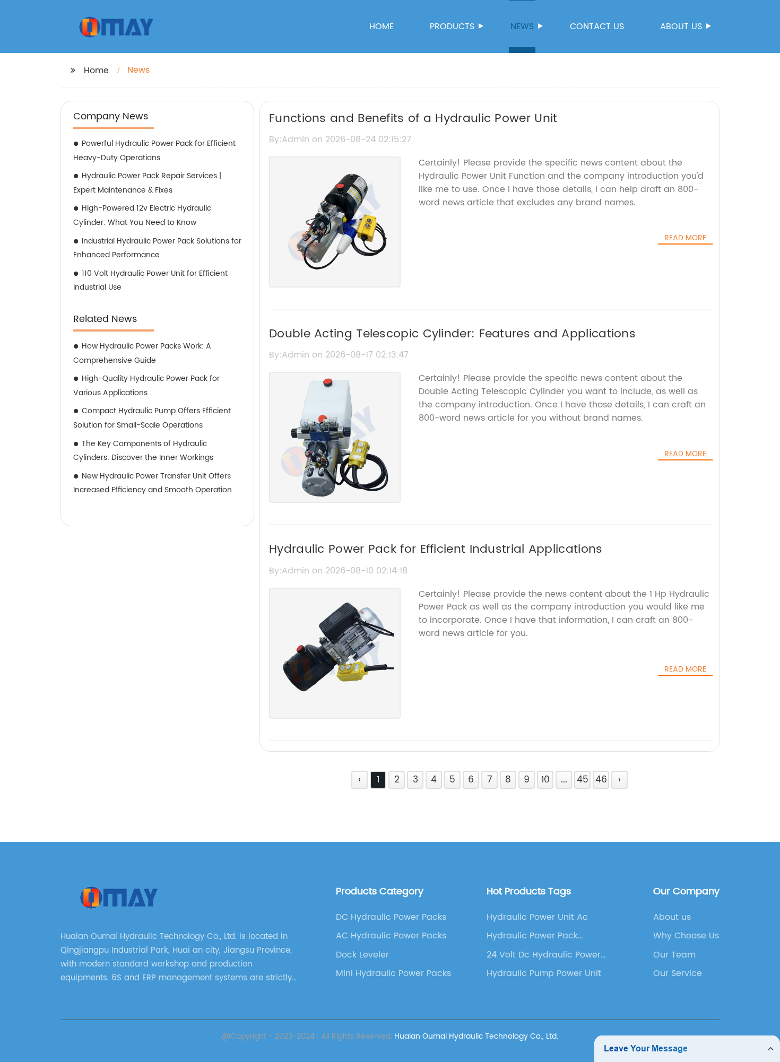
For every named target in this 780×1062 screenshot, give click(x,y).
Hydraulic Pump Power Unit (544, 973)
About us (681, 26)
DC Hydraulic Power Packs (391, 917)
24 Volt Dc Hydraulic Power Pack (544, 954)
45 (582, 779)
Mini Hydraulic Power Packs (393, 973)
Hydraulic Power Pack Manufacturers (532, 935)
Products (452, 26)
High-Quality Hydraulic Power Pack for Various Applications (146, 385)
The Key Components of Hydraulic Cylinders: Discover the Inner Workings (143, 451)
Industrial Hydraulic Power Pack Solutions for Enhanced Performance (157, 248)
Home (381, 26)
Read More (685, 238)
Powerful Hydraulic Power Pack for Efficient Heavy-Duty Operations (154, 150)
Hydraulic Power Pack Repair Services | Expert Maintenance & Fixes (147, 183)
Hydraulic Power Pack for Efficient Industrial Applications (435, 549)
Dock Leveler (362, 954)
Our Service (677, 973)
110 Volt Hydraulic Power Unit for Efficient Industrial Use (150, 280)
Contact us (597, 26)
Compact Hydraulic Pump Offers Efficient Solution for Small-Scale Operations (152, 418)
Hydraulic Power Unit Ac (537, 917)
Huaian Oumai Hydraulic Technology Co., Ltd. (476, 1036)
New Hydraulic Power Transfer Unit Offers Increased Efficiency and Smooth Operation (152, 483)
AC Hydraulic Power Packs (391, 935)
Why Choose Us (686, 936)
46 (601, 779)
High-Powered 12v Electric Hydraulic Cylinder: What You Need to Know (142, 215)
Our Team (674, 955)
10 (545, 779)
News (522, 26)
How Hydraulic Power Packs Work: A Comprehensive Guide (142, 353)
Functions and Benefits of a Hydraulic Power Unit (413, 118)
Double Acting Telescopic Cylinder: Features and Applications (452, 334)
